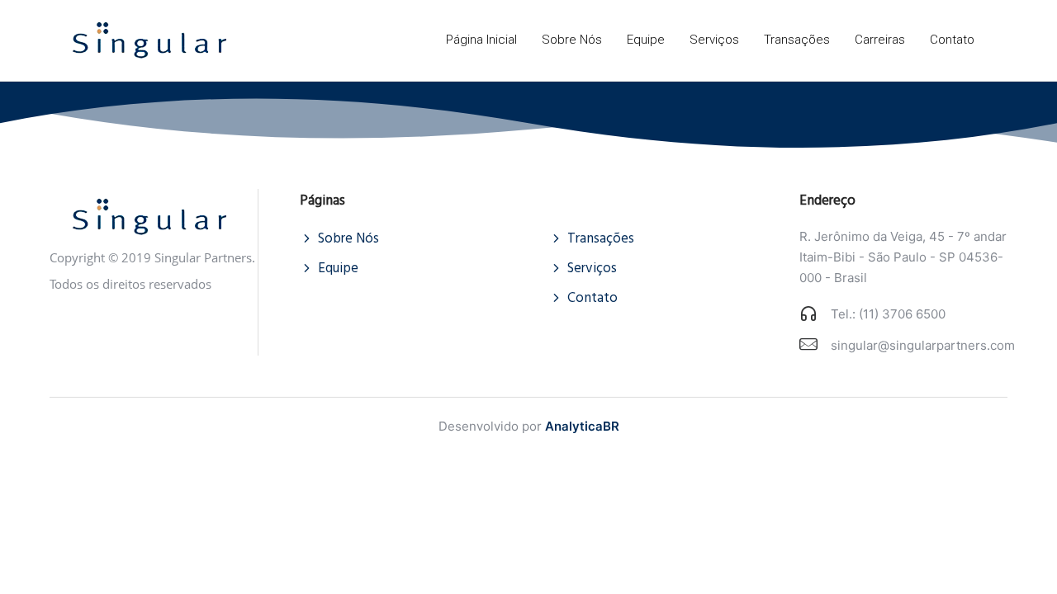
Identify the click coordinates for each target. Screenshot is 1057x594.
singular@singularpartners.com (923, 345)
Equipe (646, 39)
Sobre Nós (572, 39)
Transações (797, 39)
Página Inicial (481, 39)
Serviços (714, 39)
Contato (952, 39)
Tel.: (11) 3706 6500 (888, 314)
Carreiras (880, 39)
